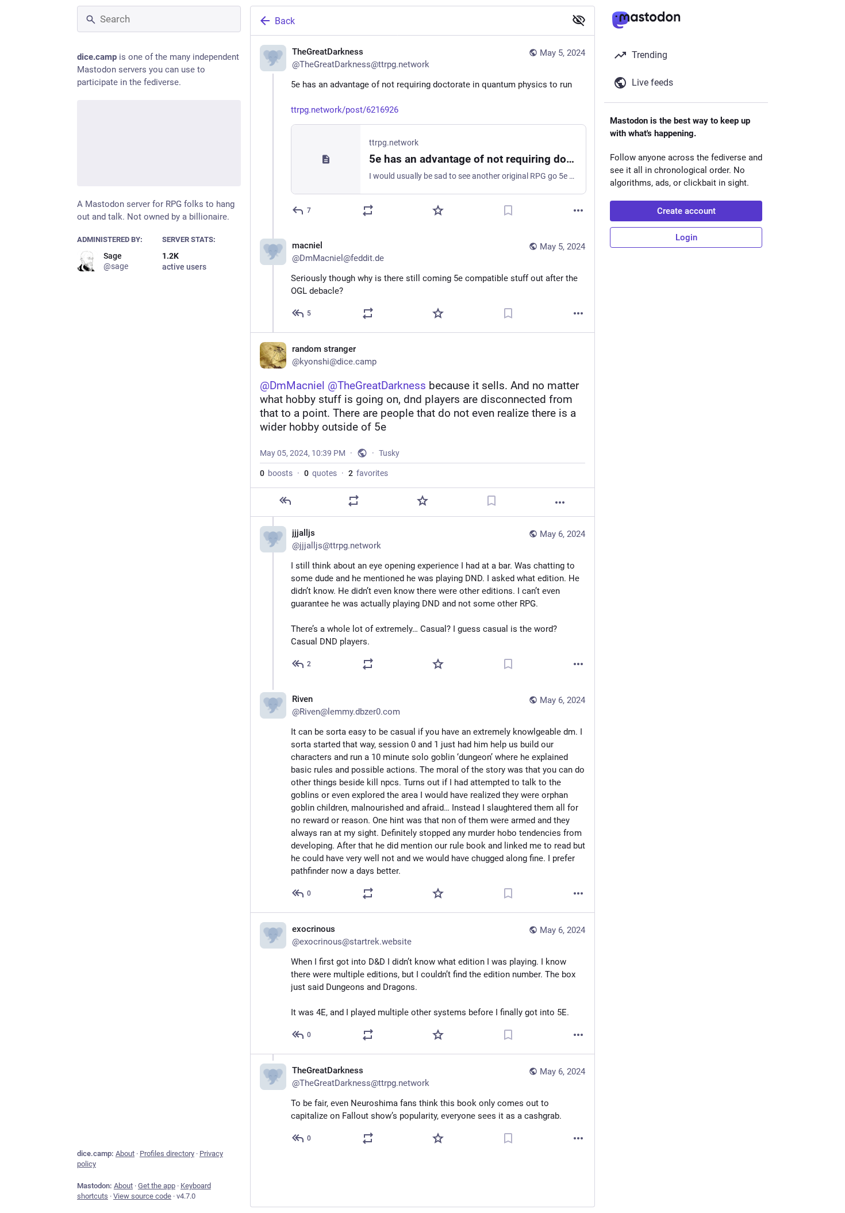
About (125, 1153)
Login (686, 237)
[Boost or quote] (368, 210)
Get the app (156, 1185)
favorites (368, 473)
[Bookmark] (508, 210)
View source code (142, 1196)
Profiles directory (167, 1153)
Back (285, 21)
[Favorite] (438, 210)
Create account (686, 211)
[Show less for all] (578, 20)
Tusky (389, 453)
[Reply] (285, 501)
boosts (276, 473)
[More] (578, 210)
